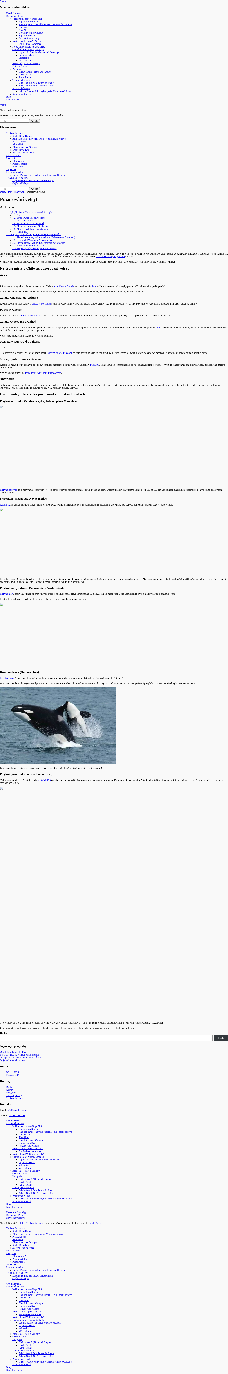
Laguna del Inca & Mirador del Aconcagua (40, 52)
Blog (8, 96)
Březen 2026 (12, 1072)
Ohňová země (19, 161)
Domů (4, 191)
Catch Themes (96, 1223)
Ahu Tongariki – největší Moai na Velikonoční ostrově (45, 24)
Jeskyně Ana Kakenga (29, 38)
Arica (17, 215)
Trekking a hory (14, 1095)
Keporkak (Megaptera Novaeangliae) (32, 240)
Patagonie (17, 69)
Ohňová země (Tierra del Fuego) (35, 71)
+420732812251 (17, 1115)
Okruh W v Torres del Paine (14, 1052)
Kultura (10, 1090)
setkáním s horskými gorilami (110, 256)
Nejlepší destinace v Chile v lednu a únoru (20, 1057)
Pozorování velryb (21, 88)
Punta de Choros (22, 220)
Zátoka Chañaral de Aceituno (28, 217)
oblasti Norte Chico (41, 303)
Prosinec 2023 (13, 1075)
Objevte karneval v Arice (12, 1060)
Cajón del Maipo (27, 55)
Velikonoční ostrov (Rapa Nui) (27, 18)
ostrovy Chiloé (53, 353)
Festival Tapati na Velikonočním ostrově (19, 1054)
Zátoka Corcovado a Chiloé (28, 223)
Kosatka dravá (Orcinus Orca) (29, 245)
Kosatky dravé (7, 678)
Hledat (3, 1033)
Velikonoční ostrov (15, 133)
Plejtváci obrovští (8, 489)
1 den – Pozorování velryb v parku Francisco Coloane (45, 91)
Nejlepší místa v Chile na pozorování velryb (29, 212)
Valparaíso (24, 57)
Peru (94, 286)
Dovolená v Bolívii (15, 1217)
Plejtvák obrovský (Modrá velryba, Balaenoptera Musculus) (43, 237)
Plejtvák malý (6, 593)
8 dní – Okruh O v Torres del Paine (36, 85)
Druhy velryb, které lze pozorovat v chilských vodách (33, 234)
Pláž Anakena (25, 27)
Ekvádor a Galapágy (16, 1212)
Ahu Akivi (24, 30)
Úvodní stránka (13, 13)
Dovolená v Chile (15, 16)
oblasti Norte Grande (64, 286)
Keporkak (5, 504)
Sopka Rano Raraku (28, 21)
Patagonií (67, 353)
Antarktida (19, 231)
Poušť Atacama (13, 155)
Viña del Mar (25, 60)
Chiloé (159, 327)
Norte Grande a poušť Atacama (27, 41)
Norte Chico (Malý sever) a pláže (28, 46)
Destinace (11, 1087)
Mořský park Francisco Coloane (30, 229)
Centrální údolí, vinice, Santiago (28, 49)
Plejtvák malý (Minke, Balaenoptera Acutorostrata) (39, 243)
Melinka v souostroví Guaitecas (30, 226)
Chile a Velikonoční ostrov (13, 110)
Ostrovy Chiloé (19, 66)
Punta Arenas (25, 77)
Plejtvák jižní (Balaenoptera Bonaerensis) (34, 248)
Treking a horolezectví (23, 80)
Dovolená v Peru (14, 1215)
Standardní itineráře (21, 94)
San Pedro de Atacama (30, 44)
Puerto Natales (26, 74)
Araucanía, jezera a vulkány (26, 63)
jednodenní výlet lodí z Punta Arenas (43, 373)
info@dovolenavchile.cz (19, 1110)
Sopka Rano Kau (27, 35)
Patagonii (94, 364)
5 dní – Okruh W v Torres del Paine (36, 83)
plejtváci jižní (44, 780)
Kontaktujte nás (14, 99)
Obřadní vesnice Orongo (31, 32)
